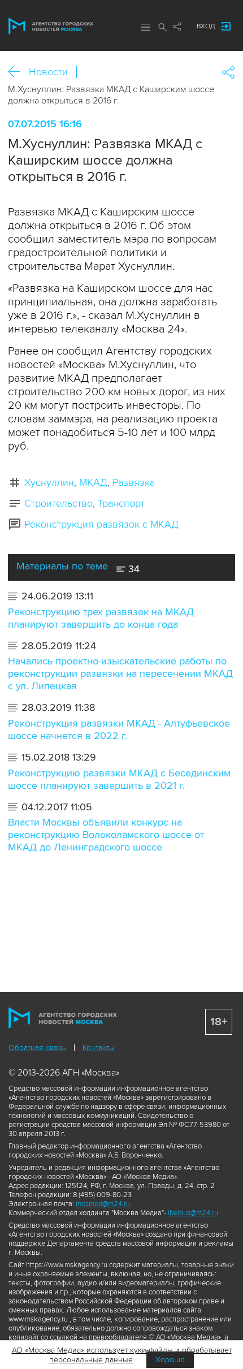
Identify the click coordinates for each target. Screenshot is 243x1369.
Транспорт (121, 503)
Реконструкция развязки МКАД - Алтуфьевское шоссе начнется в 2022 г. (119, 729)
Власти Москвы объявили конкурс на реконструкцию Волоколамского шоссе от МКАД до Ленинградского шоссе (106, 834)
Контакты (99, 1047)
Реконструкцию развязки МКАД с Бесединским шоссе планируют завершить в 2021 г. (119, 779)
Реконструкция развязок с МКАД (101, 524)
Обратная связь (37, 1047)
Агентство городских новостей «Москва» (50, 26)
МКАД (93, 482)
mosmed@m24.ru (103, 1203)
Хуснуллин (49, 482)
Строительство (58, 503)
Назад (18, 72)
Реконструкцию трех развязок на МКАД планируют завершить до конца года (101, 618)
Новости (48, 72)
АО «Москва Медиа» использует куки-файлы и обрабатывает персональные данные (122, 1354)
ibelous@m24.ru (193, 1212)
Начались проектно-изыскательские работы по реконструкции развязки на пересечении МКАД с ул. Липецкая (120, 673)
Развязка (133, 482)
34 (132, 569)
